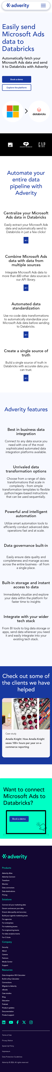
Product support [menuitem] (8, 1015)
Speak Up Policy (8, 1046)
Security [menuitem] (5, 947)
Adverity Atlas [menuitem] (7, 873)
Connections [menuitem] (7, 982)
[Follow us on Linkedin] (3, 1022)
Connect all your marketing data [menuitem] (14, 905)
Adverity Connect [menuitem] (8, 877)
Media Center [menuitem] (7, 962)
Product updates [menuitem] (8, 1008)
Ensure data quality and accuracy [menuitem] (14, 912)
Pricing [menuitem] (4, 895)
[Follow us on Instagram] (31, 1022)
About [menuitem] (4, 951)
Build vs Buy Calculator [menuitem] (10, 979)
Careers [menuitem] (5, 954)
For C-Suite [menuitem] (6, 937)
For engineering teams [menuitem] (10, 930)
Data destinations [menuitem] (8, 891)
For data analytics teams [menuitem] (11, 934)
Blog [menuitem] (4, 997)
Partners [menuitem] (5, 958)
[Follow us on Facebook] (18, 1022)
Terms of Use (7, 1035)
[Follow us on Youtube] (11, 1022)
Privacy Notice (7, 1041)
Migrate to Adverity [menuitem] (9, 986)
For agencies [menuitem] (7, 919)
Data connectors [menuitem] (8, 888)
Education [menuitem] (6, 1001)
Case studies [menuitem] (6, 993)
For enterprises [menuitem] (7, 923)
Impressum (6, 1051)
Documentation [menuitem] (8, 1011)
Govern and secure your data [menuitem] (13, 908)
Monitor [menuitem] (5, 884)
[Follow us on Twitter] (24, 1022)
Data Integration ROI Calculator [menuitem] (13, 975)
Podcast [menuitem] (5, 1004)
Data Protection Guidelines (12, 1057)
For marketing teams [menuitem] (9, 927)
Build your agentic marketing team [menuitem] (15, 916)
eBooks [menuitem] (5, 990)
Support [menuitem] (5, 965)
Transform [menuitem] (5, 880)
